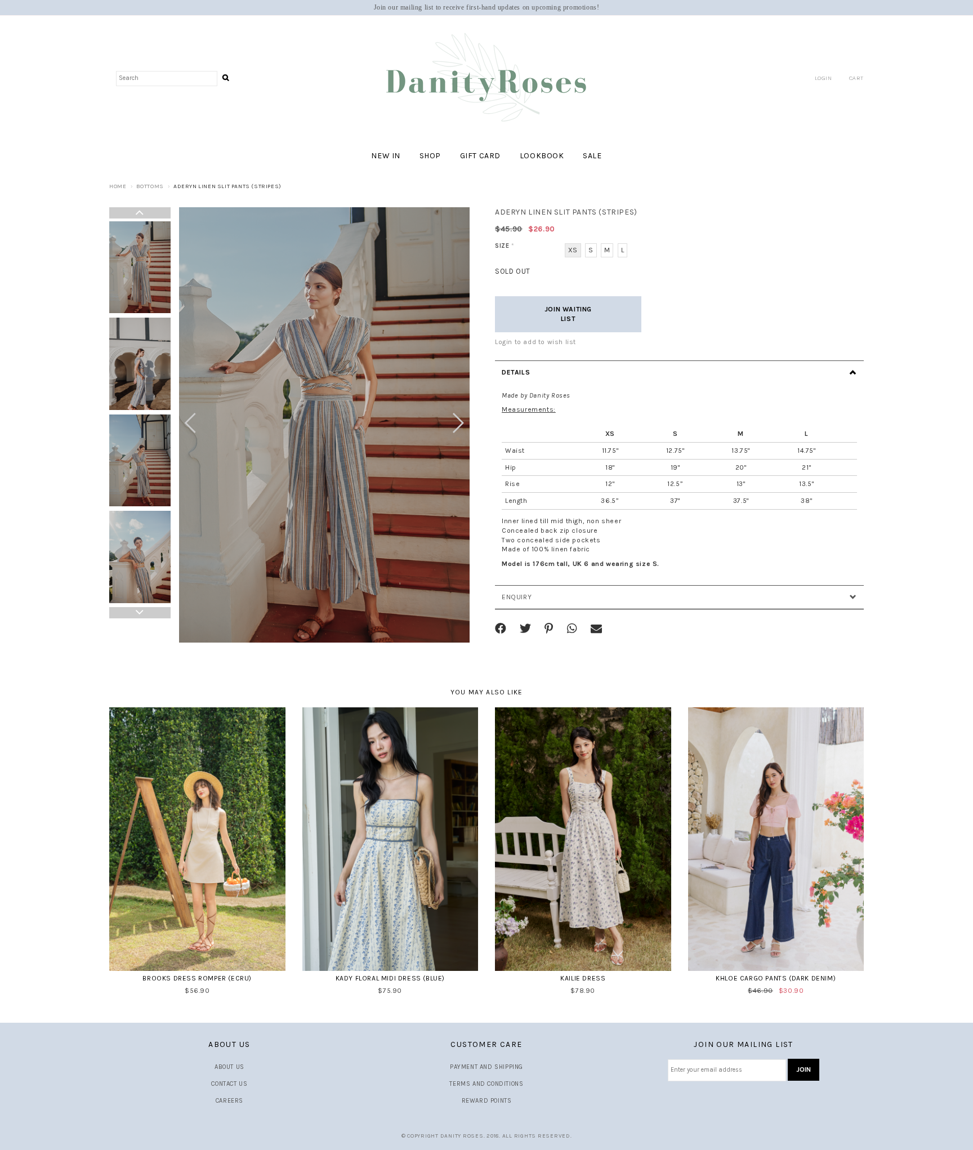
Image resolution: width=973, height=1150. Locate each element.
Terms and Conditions (486, 1083)
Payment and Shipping (486, 1067)
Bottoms (150, 186)
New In (385, 156)
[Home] (486, 78)
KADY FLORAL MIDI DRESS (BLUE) (390, 978)
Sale (592, 156)
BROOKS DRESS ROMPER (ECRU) (197, 978)
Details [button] (516, 372)
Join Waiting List (568, 314)
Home (117, 186)
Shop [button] (430, 156)
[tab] (679, 372)
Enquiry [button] (517, 597)
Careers (229, 1100)
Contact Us (229, 1083)
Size (505, 245)
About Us (229, 1067)
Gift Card (480, 156)
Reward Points (487, 1100)
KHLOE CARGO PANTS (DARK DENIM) (776, 978)
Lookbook (542, 156)
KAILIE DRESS (582, 978)
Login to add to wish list (535, 342)
